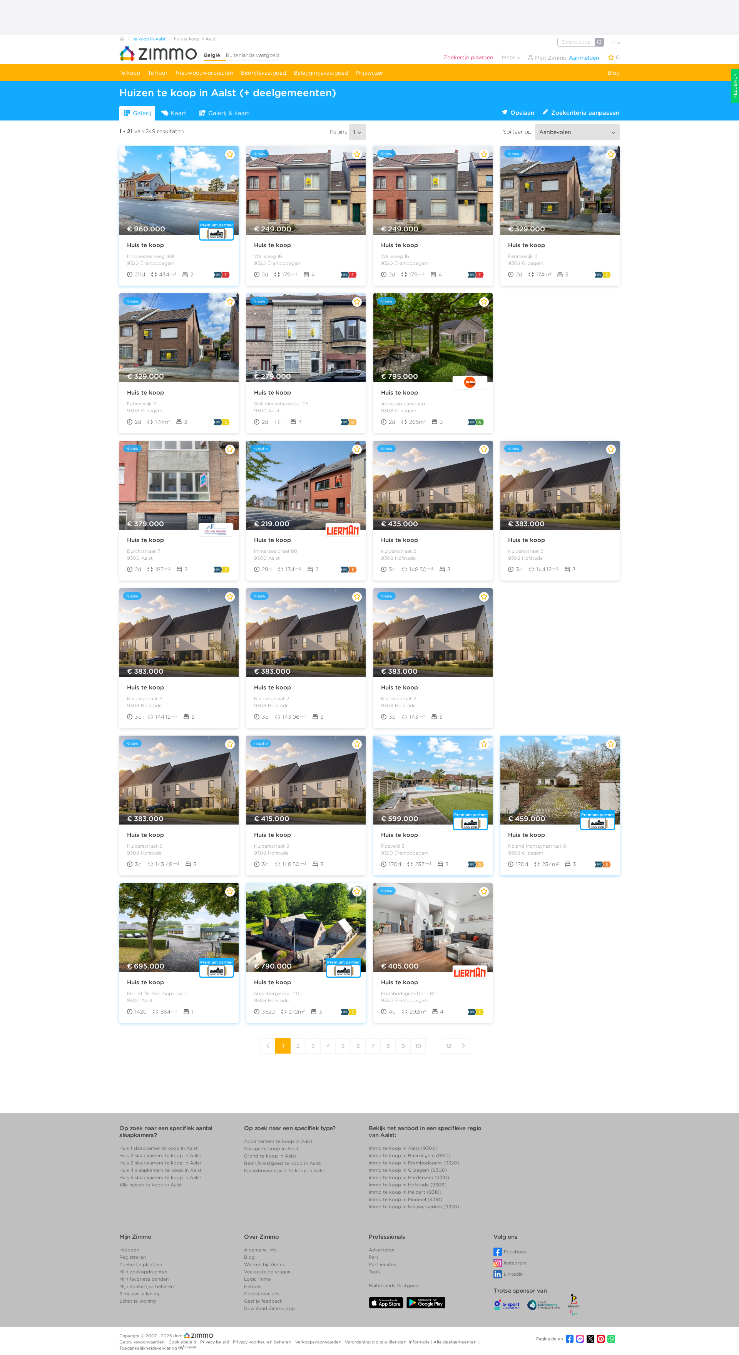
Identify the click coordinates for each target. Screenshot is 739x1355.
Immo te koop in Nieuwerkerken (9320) (414, 1206)
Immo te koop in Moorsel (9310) (405, 1199)
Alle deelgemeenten (455, 1342)
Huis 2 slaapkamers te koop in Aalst (160, 1155)
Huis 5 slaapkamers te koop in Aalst (160, 1177)
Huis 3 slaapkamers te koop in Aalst (160, 1163)
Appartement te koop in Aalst (278, 1141)
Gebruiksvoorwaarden (142, 1342)
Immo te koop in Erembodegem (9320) (414, 1163)
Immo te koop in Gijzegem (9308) (408, 1170)
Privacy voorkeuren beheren (263, 1342)
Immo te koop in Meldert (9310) (405, 1192)
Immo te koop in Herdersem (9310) (409, 1177)
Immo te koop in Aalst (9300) (403, 1148)
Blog (613, 73)
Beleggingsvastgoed (321, 73)
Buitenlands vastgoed (252, 55)
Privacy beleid (215, 1342)
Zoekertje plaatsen (468, 57)
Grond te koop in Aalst (270, 1156)
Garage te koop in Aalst (271, 1148)
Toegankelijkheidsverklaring (148, 1348)
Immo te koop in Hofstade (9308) (407, 1185)
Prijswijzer (369, 73)
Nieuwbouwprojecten (204, 73)
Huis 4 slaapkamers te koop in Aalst (160, 1170)
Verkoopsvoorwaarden (319, 1342)
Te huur (158, 73)
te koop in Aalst (149, 39)
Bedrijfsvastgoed (263, 73)
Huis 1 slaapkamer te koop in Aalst (158, 1148)
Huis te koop (145, 245)
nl (613, 42)
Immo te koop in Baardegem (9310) (410, 1155)
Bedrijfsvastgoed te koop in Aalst (282, 1163)
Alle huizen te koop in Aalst (150, 1185)
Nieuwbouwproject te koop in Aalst (284, 1170)
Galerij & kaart (228, 113)
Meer (509, 57)
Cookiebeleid (183, 1342)
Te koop (129, 73)
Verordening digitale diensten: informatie (388, 1342)
